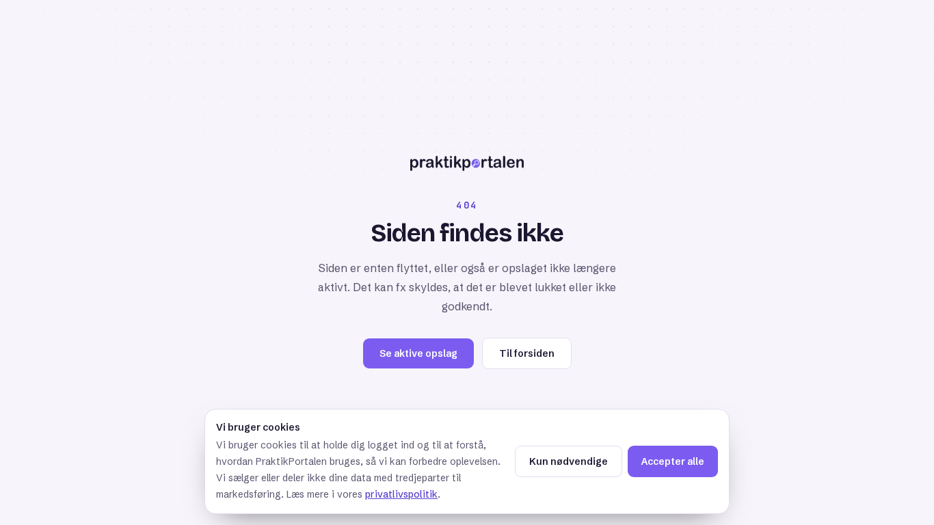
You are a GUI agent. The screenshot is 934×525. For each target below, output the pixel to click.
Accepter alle (672, 461)
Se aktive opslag (418, 353)
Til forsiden (527, 353)
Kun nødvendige (568, 461)
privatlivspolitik (401, 494)
